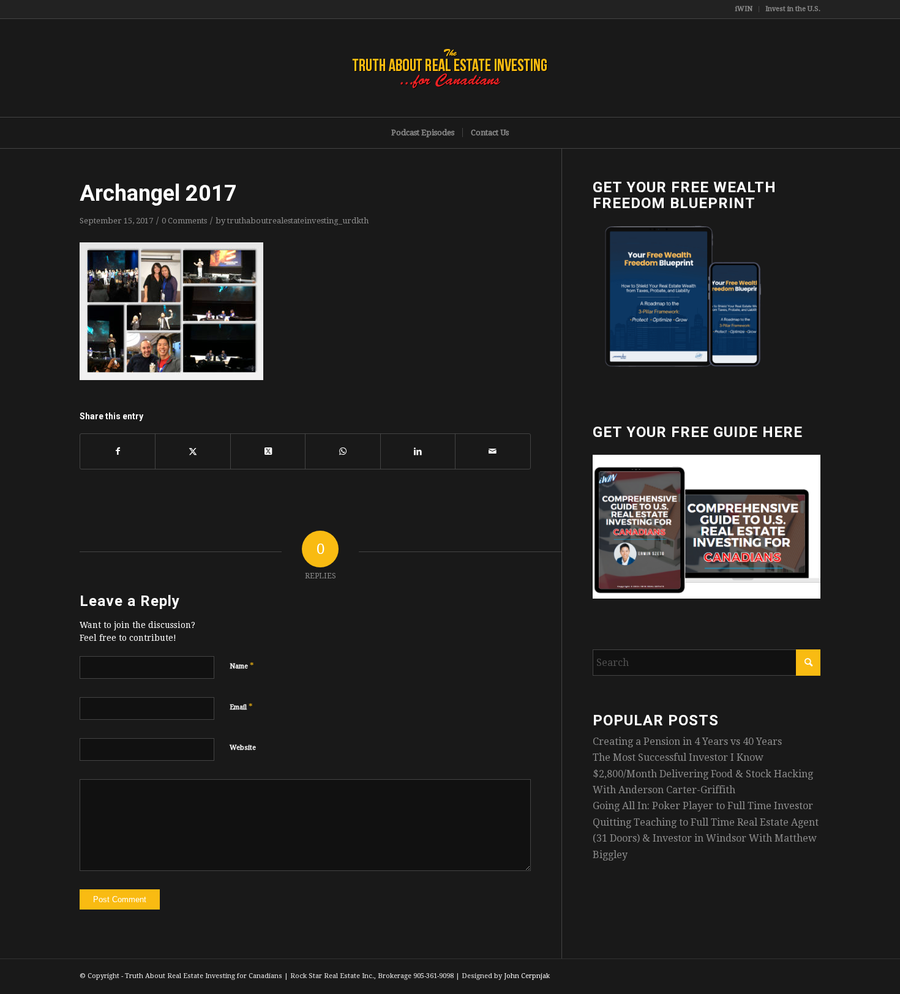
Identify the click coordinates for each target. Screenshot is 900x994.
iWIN (743, 9)
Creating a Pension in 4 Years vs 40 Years (687, 741)
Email (241, 706)
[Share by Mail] (493, 451)
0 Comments (184, 220)
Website (243, 748)
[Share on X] (193, 451)
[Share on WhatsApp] (343, 451)
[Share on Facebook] (117, 451)
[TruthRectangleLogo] (450, 68)
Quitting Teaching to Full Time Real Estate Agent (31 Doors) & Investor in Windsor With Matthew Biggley (706, 838)
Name (242, 665)
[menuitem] (744, 9)
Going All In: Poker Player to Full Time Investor (703, 806)
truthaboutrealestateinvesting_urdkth (298, 220)
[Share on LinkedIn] (418, 451)
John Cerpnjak (527, 976)
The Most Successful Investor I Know (678, 757)
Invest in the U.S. (792, 9)
